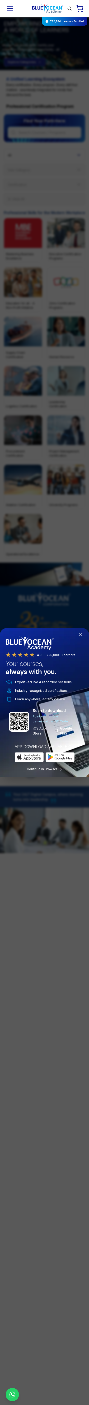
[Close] (81, 635)
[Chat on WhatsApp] (12, 1394)
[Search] (69, 8)
